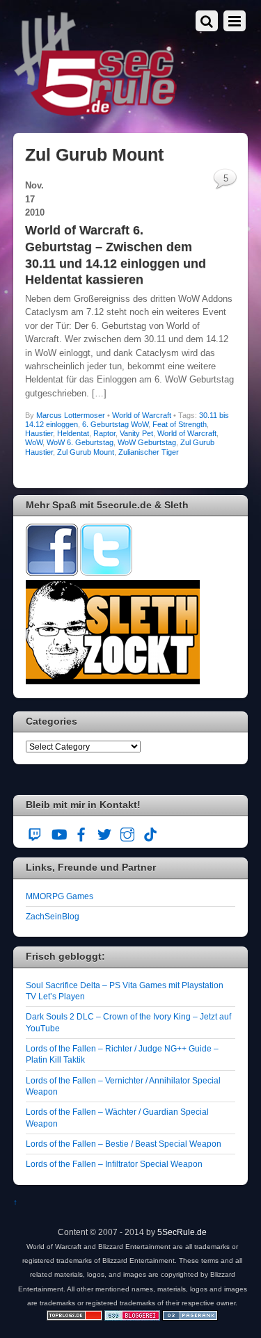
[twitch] (35, 832)
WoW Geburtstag (147, 442)
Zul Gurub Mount (85, 452)
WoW (33, 442)
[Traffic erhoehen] (190, 1317)
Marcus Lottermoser (70, 415)
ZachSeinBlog (52, 916)
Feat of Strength (179, 424)
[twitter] (104, 832)
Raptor (104, 433)
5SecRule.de (182, 1231)
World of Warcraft (141, 415)
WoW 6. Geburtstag (80, 442)
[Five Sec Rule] (96, 111)
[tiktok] (150, 832)
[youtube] (58, 832)
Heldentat (73, 433)
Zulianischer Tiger (148, 452)
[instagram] (127, 832)
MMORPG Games (59, 896)
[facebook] (81, 832)
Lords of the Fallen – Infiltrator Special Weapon (114, 1163)
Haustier (39, 433)
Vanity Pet (136, 433)
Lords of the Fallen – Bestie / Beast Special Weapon (123, 1143)
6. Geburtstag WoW (115, 424)
